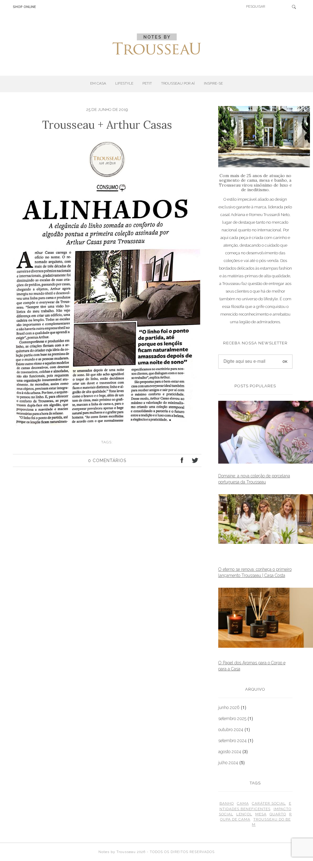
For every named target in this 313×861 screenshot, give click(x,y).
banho (226, 803)
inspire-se (213, 83)
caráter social (269, 803)
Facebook (182, 461)
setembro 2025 (232, 718)
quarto (278, 814)
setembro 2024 (232, 740)
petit (147, 83)
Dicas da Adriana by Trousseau (156, 44)
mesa (261, 814)
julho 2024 (228, 762)
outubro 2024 (230, 729)
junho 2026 (229, 707)
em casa (98, 83)
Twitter (194, 461)
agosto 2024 (229, 751)
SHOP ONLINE (24, 7)
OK (296, 6)
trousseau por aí (178, 83)
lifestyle (124, 83)
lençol (244, 814)
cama (243, 803)
